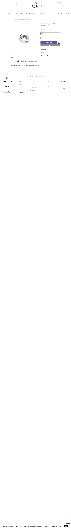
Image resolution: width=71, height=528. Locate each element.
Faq (34, 82)
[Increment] (44, 38)
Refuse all (60, 526)
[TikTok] (48, 81)
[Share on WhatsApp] (45, 55)
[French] (55, 3)
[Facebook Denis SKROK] (48, 84)
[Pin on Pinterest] (43, 55)
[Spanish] (59, 3)
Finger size (42, 31)
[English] (57, 3)
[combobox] (50, 33)
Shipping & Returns (34, 84)
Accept (66, 526)
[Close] (69, 526)
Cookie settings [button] (54, 526)
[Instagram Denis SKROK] (48, 86)
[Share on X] (47, 55)
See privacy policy (45, 526)
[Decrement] (41, 38)
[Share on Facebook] (41, 55)
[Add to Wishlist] (59, 42)
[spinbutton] (43, 38)
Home (12, 19)
